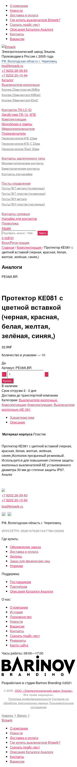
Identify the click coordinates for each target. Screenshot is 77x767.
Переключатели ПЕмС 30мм (20, 149)
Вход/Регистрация (15, 242)
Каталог (8, 80)
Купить (7, 381)
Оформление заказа (25, 546)
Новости (16, 10)
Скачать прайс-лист (25, 24)
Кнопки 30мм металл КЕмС (20, 100)
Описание (17, 422)
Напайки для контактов (19, 218)
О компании (19, 5)
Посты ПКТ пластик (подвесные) (24, 193)
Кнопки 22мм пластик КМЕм (21, 89)
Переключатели (14, 133)
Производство (21, 616)
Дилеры (16, 556)
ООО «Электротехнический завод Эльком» (44, 690)
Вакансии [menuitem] (17, 761)
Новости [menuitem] (16, 733)
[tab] (42, 417)
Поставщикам (20, 581)
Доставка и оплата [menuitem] (24, 737)
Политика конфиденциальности (29, 699)
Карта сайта (19, 645)
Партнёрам (18, 586)
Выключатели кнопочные (21, 84)
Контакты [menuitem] (17, 756)
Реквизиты (18, 640)
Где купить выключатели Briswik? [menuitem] (35, 742)
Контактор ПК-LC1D (17, 109)
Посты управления (16, 183)
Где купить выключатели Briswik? (35, 19)
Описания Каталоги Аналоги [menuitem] (31, 752)
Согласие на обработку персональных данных (36, 701)
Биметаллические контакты (21, 168)
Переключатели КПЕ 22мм (19, 138)
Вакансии (17, 38)
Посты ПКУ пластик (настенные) (23, 204)
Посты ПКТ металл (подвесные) (23, 188)
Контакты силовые (16, 213)
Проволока (10, 223)
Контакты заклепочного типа (23, 158)
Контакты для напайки (17, 174)
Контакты (17, 34)
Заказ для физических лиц (30, 561)
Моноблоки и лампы (17, 124)
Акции (6, 228)
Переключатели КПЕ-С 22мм (21, 143)
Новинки (16, 565)
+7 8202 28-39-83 (15, 70)
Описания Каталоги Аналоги (31, 29)
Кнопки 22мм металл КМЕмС (21, 95)
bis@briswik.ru (12, 65)
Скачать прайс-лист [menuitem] (25, 747)
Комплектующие (14, 119)
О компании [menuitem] (19, 728)
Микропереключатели (18, 128)
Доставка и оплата (24, 15)
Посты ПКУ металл (14, 199)
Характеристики (22, 417)
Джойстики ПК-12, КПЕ (19, 114)
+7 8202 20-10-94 (15, 75)
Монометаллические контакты (23, 163)
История (16, 612)
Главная (8, 247)
